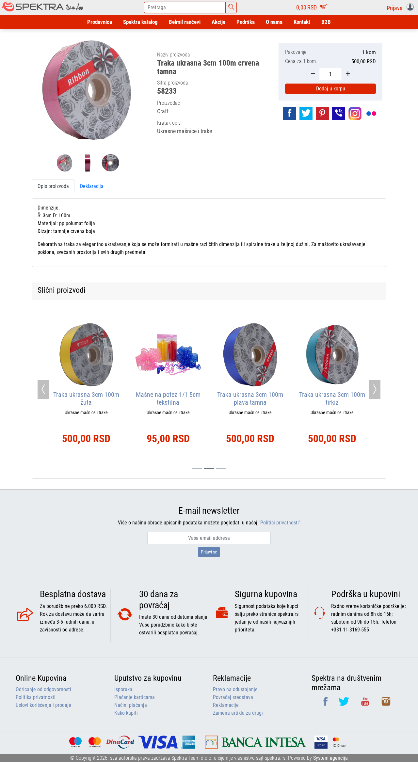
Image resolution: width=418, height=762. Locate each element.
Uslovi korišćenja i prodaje (43, 705)
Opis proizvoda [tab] (53, 186)
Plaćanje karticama (134, 697)
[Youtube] (365, 704)
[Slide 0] (197, 469)
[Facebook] (326, 704)
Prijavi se (209, 551)
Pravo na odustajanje (235, 689)
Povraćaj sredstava (233, 697)
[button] (401, 7)
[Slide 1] (209, 469)
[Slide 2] (221, 469)
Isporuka (123, 689)
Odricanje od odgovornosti (43, 689)
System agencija (330, 758)
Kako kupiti (126, 713)
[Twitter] (344, 704)
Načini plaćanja (130, 705)
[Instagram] (386, 704)
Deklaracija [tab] (92, 186)
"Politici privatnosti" (279, 523)
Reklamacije (226, 705)
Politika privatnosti (36, 697)
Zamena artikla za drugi (238, 713)
